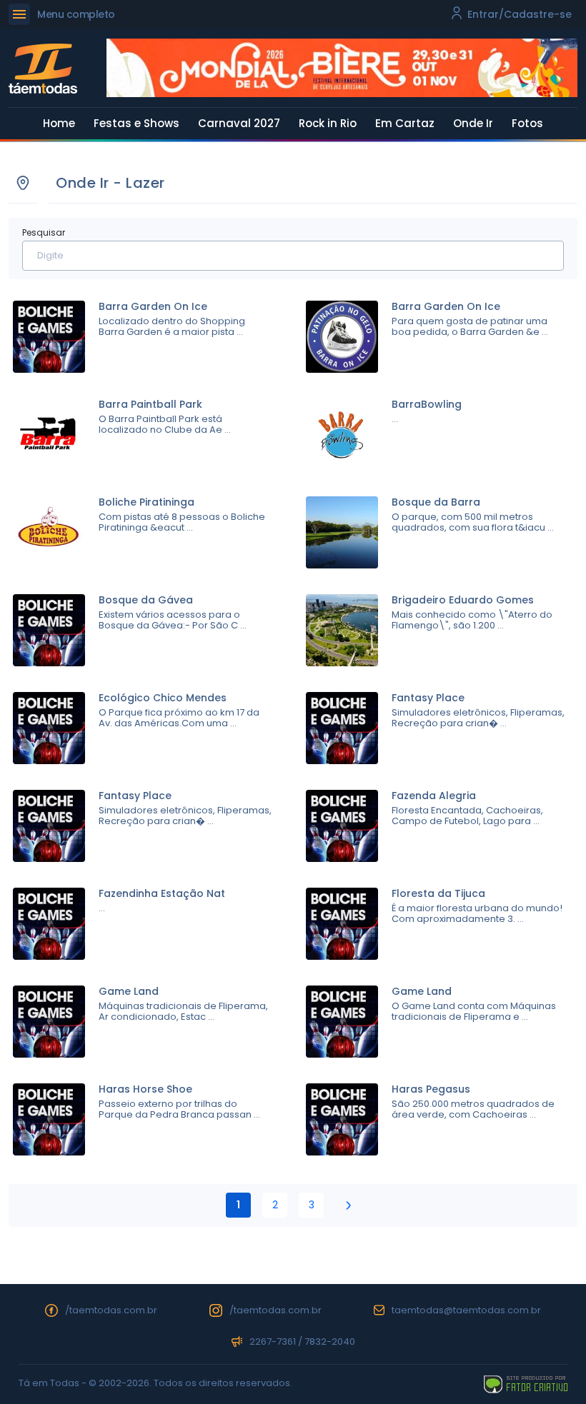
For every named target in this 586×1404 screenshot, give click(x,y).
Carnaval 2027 (239, 123)
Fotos (527, 123)
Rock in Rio (328, 123)
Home (59, 123)
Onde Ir (473, 123)
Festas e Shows (136, 123)
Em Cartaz (404, 123)
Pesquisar (43, 232)
